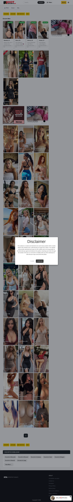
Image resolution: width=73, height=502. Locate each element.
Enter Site (40, 261)
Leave (32, 261)
